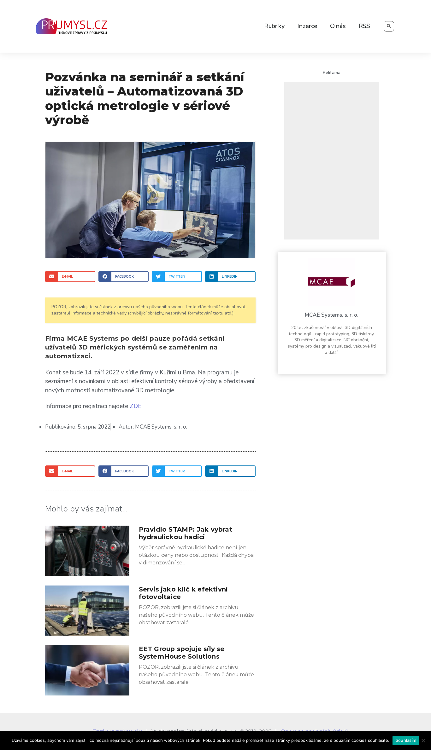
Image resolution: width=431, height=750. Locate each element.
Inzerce (307, 26)
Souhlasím (406, 740)
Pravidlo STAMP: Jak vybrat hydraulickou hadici (185, 533)
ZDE (135, 406)
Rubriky (274, 26)
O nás (338, 26)
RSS (364, 26)
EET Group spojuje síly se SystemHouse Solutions (182, 652)
